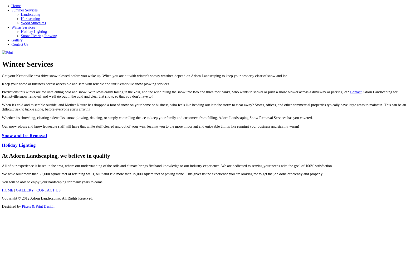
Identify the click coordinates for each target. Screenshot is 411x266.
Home (16, 6)
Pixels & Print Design (38, 206)
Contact (356, 92)
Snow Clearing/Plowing (39, 36)
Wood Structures (33, 23)
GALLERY (25, 190)
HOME (7, 190)
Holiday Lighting (34, 32)
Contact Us (19, 44)
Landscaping (30, 14)
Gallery (17, 40)
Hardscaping (30, 19)
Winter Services (23, 27)
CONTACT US (48, 190)
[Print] (7, 52)
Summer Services (24, 10)
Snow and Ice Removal (24, 135)
